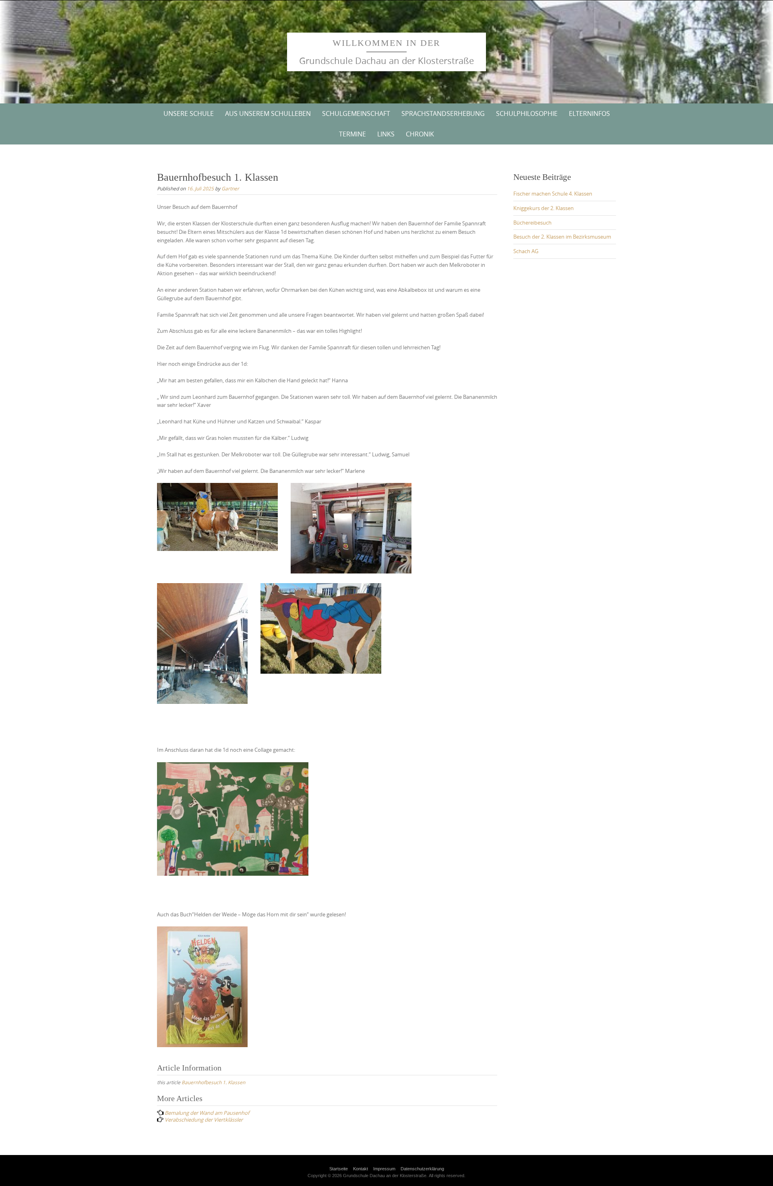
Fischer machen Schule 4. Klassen (552, 193)
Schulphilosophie (527, 113)
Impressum (384, 1168)
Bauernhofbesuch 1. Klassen (213, 1082)
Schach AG (525, 251)
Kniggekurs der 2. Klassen (543, 208)
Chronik (420, 134)
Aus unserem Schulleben (268, 113)
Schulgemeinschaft (356, 113)
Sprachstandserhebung (443, 113)
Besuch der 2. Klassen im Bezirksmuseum (562, 236)
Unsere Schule (188, 113)
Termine (352, 134)
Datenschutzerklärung (422, 1168)
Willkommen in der (386, 43)
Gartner (230, 188)
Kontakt (360, 1168)
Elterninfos (589, 113)
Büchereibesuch (532, 222)
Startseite (338, 1168)
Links (386, 134)
